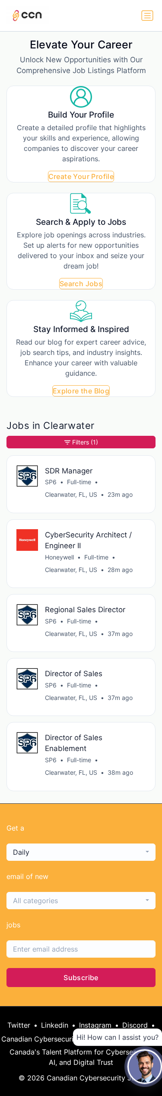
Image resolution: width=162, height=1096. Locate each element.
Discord (135, 1025)
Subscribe (81, 977)
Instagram (95, 1025)
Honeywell (59, 557)
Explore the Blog (81, 391)
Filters (85, 442)
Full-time (79, 482)
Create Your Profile (81, 176)
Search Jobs (81, 283)
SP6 (51, 482)
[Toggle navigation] (147, 15)
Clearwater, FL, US (71, 494)
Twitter (18, 1025)
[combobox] (81, 852)
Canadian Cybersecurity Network (55, 1039)
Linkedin (54, 1025)
